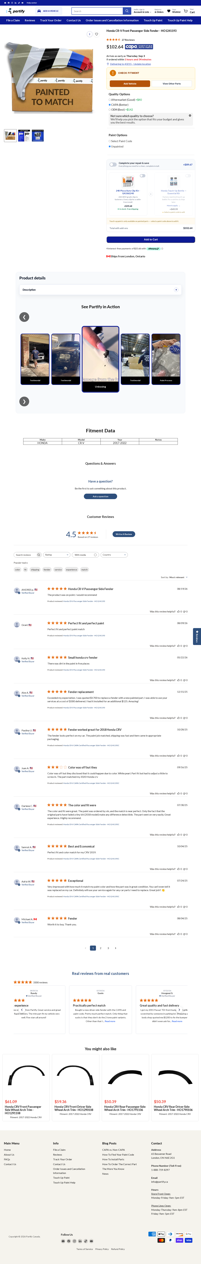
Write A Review (124, 534)
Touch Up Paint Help (180, 20)
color (17, 569)
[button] (22, 1010)
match (84, 569)
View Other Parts (172, 83)
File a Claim (13, 20)
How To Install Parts (113, 1159)
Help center (32, 3)
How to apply (173, 206)
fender (47, 569)
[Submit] (127, 11)
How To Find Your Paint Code (118, 1154)
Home (7, 1149)
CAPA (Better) (119, 104)
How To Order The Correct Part (119, 1164)
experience (71, 569)
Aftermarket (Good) (126, 99)
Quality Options (119, 94)
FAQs (7, 1159)
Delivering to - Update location (130, 63)
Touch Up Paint (153, 20)
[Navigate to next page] (116, 948)
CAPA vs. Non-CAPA (113, 1149)
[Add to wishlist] (96, 34)
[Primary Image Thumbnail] (10, 135)
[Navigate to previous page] (85, 948)
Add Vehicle (130, 83)
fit (25, 569)
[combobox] (56, 555)
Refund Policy (118, 1249)
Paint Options (118, 135)
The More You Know (113, 1168)
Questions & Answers (100, 463)
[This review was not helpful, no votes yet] (184, 611)
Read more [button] (43, 1021)
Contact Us (74, 20)
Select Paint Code (121, 141)
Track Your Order (51, 20)
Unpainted (117, 146)
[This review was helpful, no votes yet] (178, 611)
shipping (35, 569)
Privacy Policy (102, 1249)
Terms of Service (84, 1249)
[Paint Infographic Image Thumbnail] (24, 135)
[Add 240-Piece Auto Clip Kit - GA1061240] (142, 175)
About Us (9, 1154)
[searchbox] (25, 554)
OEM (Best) (122, 109)
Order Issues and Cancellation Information (112, 20)
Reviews (30, 20)
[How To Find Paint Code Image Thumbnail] (38, 135)
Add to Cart (151, 239)
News (105, 1173)
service (58, 569)
